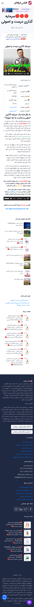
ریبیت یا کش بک (27, 442)
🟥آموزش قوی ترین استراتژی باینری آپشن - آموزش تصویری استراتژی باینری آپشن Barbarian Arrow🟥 (14, 362)
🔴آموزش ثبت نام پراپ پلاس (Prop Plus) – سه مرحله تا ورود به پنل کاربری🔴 (13, 541)
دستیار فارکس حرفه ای (26, 496)
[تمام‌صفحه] (6, 73)
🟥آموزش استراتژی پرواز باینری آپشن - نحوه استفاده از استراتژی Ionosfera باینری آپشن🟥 (14, 343)
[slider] (18, 73)
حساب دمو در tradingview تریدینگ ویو (15, 224)
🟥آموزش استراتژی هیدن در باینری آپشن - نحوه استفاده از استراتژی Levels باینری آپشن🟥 (14, 352)
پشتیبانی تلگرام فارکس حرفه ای (21, 432)
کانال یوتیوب (13, 111)
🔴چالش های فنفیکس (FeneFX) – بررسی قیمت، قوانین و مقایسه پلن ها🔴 (15, 557)
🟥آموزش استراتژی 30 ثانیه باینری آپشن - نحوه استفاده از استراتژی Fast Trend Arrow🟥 (14, 327)
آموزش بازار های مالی (12, 35)
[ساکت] (9, 73)
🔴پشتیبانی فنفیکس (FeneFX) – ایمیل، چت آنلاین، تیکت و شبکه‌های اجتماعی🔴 (13, 549)
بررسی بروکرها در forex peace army (14, 264)
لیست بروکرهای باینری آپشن (24, 490)
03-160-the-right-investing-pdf (17, 209)
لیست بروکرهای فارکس (26, 487)
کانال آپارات (13, 107)
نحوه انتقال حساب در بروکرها (24, 445)
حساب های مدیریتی (27, 451)
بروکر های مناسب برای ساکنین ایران (14, 272)
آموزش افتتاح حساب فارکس (24, 493)
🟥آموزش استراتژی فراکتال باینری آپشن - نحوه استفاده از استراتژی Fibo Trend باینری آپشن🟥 (14, 319)
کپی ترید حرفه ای (27, 448)
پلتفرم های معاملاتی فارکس (24, 499)
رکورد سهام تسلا (18, 279)
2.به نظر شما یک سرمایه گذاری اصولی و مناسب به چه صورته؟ (17, 304)
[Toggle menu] (29, 602)
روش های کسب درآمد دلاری (24, 454)
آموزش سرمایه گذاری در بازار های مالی (16, 37)
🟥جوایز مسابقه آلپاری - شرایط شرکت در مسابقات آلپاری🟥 (14, 248)
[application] (17, 62)
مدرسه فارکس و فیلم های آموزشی (23, 457)
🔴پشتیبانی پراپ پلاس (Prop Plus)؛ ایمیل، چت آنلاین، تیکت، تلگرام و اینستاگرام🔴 (13, 533)
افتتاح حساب (23, 181)
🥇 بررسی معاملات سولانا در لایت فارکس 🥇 (14, 232)
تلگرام (11, 192)
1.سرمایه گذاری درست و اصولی (20, 300)
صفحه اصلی (24, 35)
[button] (17, 62)
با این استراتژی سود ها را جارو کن (14, 256)
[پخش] (28, 73)
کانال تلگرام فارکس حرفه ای (21, 427)
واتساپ (17, 192)
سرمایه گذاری (23, 123)
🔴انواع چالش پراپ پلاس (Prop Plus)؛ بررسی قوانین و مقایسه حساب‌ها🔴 (14, 525)
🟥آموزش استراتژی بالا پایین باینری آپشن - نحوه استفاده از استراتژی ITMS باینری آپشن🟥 (14, 335)
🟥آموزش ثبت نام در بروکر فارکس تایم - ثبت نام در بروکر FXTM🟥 (15, 241)
